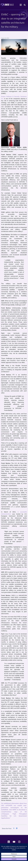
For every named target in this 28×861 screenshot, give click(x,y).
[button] (24, 5)
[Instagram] (19, 841)
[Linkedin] (8, 841)
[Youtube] (14, 841)
